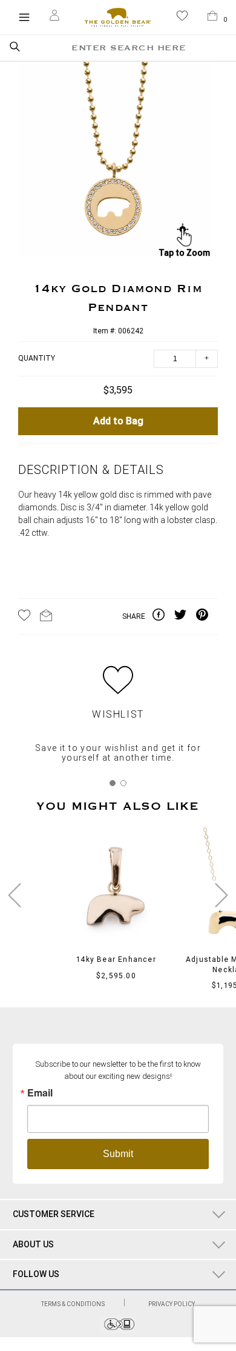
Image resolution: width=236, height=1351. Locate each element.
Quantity (36, 359)
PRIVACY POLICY (171, 1304)
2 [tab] (123, 783)
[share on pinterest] (207, 616)
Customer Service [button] (53, 1214)
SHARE (133, 616)
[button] (182, 18)
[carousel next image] (221, 895)
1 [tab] (113, 783)
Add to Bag (118, 421)
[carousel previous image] (14, 895)
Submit (118, 1154)
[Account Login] (54, 17)
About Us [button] (33, 1244)
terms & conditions (73, 1304)
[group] (115, 161)
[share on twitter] (185, 616)
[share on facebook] (163, 616)
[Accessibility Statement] (118, 1330)
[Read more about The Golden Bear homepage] (118, 17)
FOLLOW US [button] (36, 1274)
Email (40, 1093)
